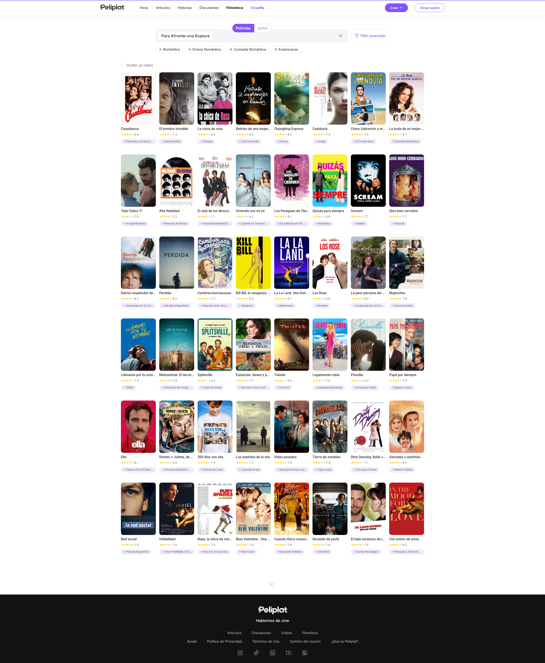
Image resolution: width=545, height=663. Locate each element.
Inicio (144, 8)
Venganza (247, 305)
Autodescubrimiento (330, 387)
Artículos (163, 8)
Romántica (324, 223)
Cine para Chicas (366, 469)
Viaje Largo (324, 469)
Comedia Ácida (250, 469)
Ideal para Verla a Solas (293, 469)
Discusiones (209, 8)
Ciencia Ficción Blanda (139, 469)
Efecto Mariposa (212, 633)
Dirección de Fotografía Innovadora (179, 387)
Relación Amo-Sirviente (217, 305)
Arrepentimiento (136, 223)
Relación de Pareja (175, 223)
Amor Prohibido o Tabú (178, 551)
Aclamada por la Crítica (140, 305)
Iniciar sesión (430, 8)
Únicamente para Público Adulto (371, 633)
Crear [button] (394, 8)
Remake (323, 305)
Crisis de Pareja (212, 387)
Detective (323, 551)
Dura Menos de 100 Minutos (294, 223)
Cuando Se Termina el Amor (256, 223)
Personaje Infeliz (366, 387)
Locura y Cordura (405, 633)
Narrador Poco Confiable (256, 387)
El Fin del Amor (365, 141)
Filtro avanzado (373, 36)
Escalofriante (172, 141)
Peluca (283, 141)
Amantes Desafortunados (179, 469)
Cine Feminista (250, 141)
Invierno (322, 633)
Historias (185, 8)
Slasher (360, 223)
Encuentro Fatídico (290, 551)
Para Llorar (248, 551)
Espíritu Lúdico (403, 387)
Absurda (399, 223)
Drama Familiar (403, 305)
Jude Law (285, 633)
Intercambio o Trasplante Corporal (256, 633)
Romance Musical (137, 633)
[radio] (243, 28)
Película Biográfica (137, 551)
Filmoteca (234, 8)
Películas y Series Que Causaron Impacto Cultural (141, 141)
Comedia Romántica (406, 141)
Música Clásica (403, 469)
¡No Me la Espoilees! (176, 305)
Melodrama (286, 305)
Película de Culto (213, 469)
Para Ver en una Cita (215, 551)
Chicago (208, 141)
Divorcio (284, 387)
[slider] (127, 134)
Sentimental (171, 633)
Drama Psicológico (367, 551)
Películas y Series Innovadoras (409, 551)
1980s (129, 387)
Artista (322, 141)
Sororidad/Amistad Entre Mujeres (217, 223)
